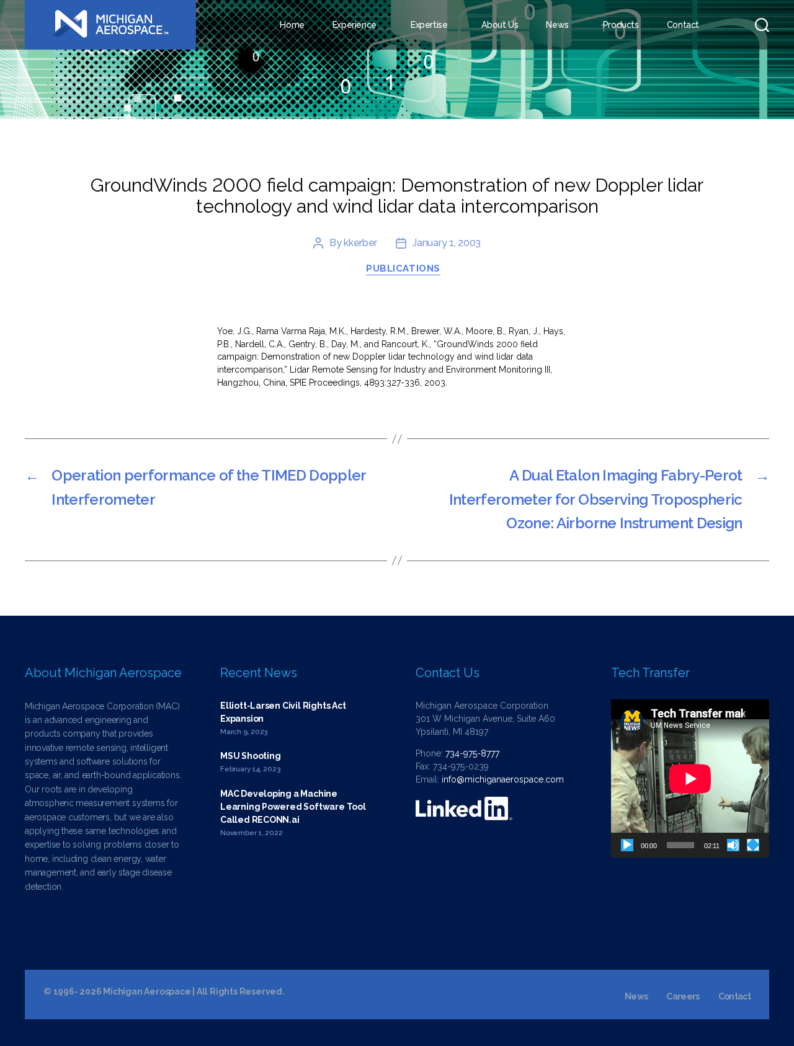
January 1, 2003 (447, 243)
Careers (682, 996)
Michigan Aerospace (146, 991)
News (557, 25)
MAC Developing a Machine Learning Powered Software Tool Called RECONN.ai (293, 807)
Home (292, 25)
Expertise (429, 25)
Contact (683, 25)
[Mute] (733, 845)
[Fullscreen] (753, 845)
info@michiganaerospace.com (503, 779)
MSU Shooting (250, 756)
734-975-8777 (472, 753)
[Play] (627, 845)
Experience (354, 25)
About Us (499, 25)
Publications (403, 268)
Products (621, 25)
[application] (690, 778)
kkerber (360, 243)
